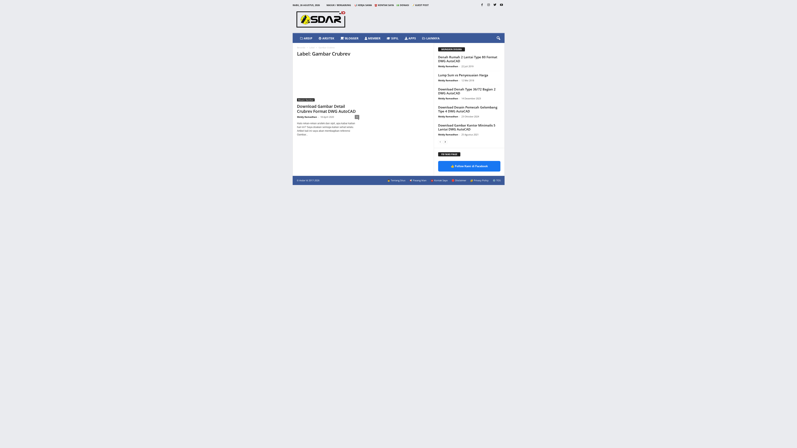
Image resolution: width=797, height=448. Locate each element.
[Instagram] (488, 5)
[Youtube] (501, 5)
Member (373, 38)
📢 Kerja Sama (363, 5)
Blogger (351, 38)
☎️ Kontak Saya (384, 5)
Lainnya (432, 38)
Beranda (301, 47)
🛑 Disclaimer (459, 180)
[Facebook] (482, 5)
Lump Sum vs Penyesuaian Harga (463, 75)
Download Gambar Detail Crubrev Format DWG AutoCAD (326, 109)
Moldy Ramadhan (307, 116)
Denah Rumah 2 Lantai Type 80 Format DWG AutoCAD (467, 59)
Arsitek (327, 38)
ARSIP (307, 38)
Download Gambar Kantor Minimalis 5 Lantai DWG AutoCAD (466, 127)
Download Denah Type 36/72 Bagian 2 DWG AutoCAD (467, 91)
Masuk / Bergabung (338, 5)
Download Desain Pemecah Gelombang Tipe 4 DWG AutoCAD (467, 109)
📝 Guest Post (420, 5)
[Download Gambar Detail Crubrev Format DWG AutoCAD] (328, 81)
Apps (412, 38)
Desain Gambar (306, 99)
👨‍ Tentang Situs (396, 180)
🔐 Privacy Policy (479, 180)
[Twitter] (495, 5)
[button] (498, 38)
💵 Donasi (402, 5)
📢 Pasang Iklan (418, 180)
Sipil (394, 38)
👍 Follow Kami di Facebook (469, 166)
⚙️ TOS (497, 180)
